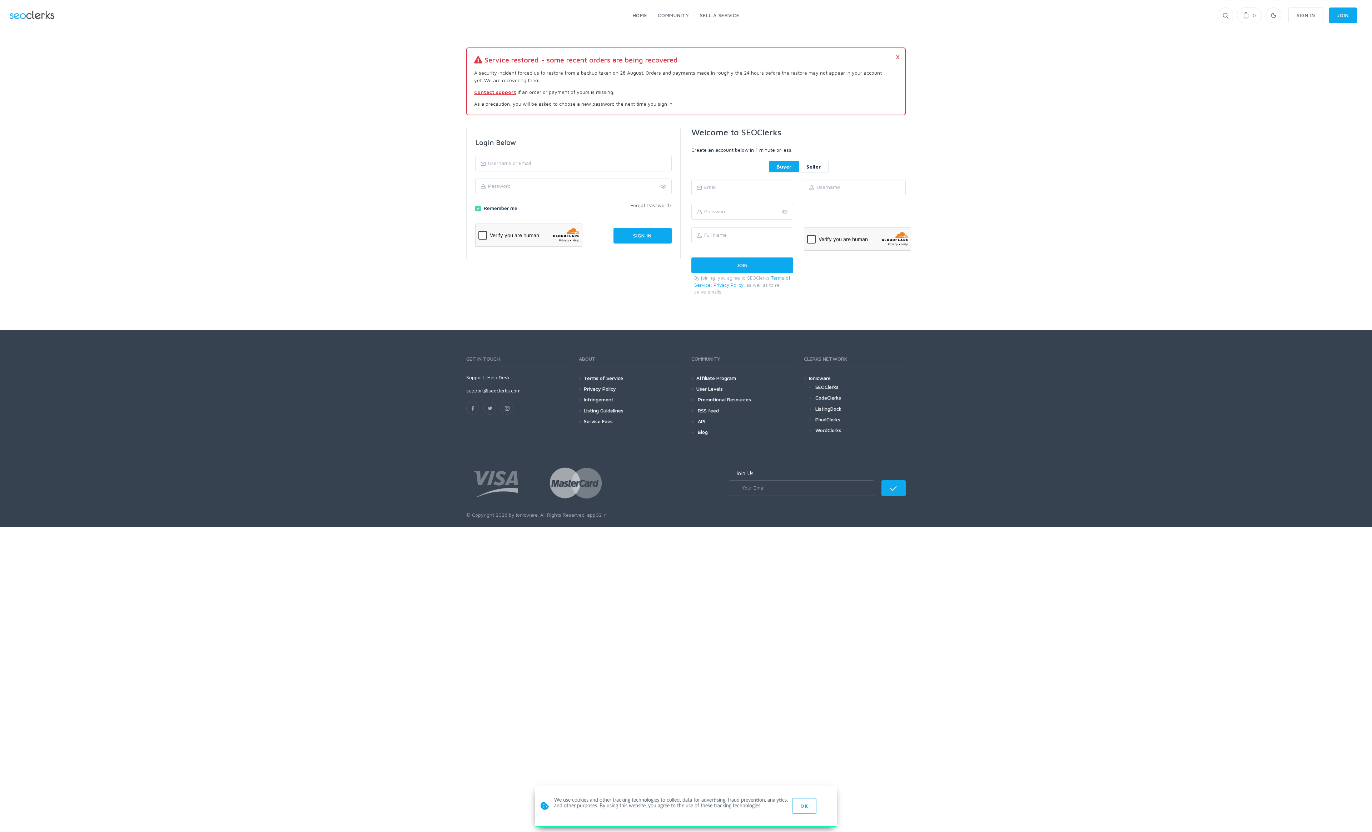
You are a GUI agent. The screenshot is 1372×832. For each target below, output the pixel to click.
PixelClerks (827, 419)
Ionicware (820, 378)
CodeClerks (828, 398)
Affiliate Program (716, 378)
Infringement (598, 399)
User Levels (709, 389)
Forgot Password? (651, 205)
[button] (785, 212)
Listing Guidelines (603, 410)
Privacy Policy (729, 285)
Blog (702, 432)
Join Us (744, 473)
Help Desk (498, 377)
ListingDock (828, 409)
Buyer (784, 167)
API (700, 421)
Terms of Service (603, 378)
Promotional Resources (723, 399)
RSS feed (707, 410)
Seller (813, 167)
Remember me (500, 208)
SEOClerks (827, 387)
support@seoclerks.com (493, 390)
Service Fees (598, 421)
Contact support (495, 92)
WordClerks (828, 430)
